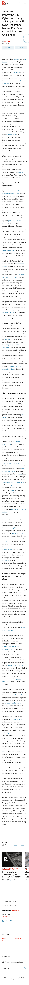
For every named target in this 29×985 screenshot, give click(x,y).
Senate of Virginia (8, 880)
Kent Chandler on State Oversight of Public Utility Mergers (11, 874)
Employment (17, 940)
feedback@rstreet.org (8, 916)
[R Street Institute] (5, 3)
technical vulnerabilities (18, 695)
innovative (5, 560)
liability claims (9, 733)
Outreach (4, 942)
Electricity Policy (13, 868)
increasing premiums (12, 485)
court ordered (19, 70)
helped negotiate (8, 250)
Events (3, 945)
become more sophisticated (11, 528)
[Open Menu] (25, 3)
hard (12, 490)
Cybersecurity (10, 53)
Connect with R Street (19, 945)
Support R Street (18, 942)
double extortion (17, 533)
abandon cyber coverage (16, 665)
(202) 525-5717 (6, 914)
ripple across (17, 719)
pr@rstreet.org (15, 910)
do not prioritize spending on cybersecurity (14, 630)
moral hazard (8, 339)
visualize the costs (8, 312)
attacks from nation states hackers (13, 482)
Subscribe (25, 968)
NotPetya (16, 59)
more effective (11, 134)
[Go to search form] (20, 3)
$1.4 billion (16, 72)
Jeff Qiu (7, 41)
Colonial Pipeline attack (13, 703)
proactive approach (8, 361)
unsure (7, 541)
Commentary (5, 940)
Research (4, 938)
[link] (3, 921)
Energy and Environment (8, 869)
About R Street (18, 938)
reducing (19, 474)
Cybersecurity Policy (19, 53)
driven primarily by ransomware (13, 463)
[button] (21, 47)
